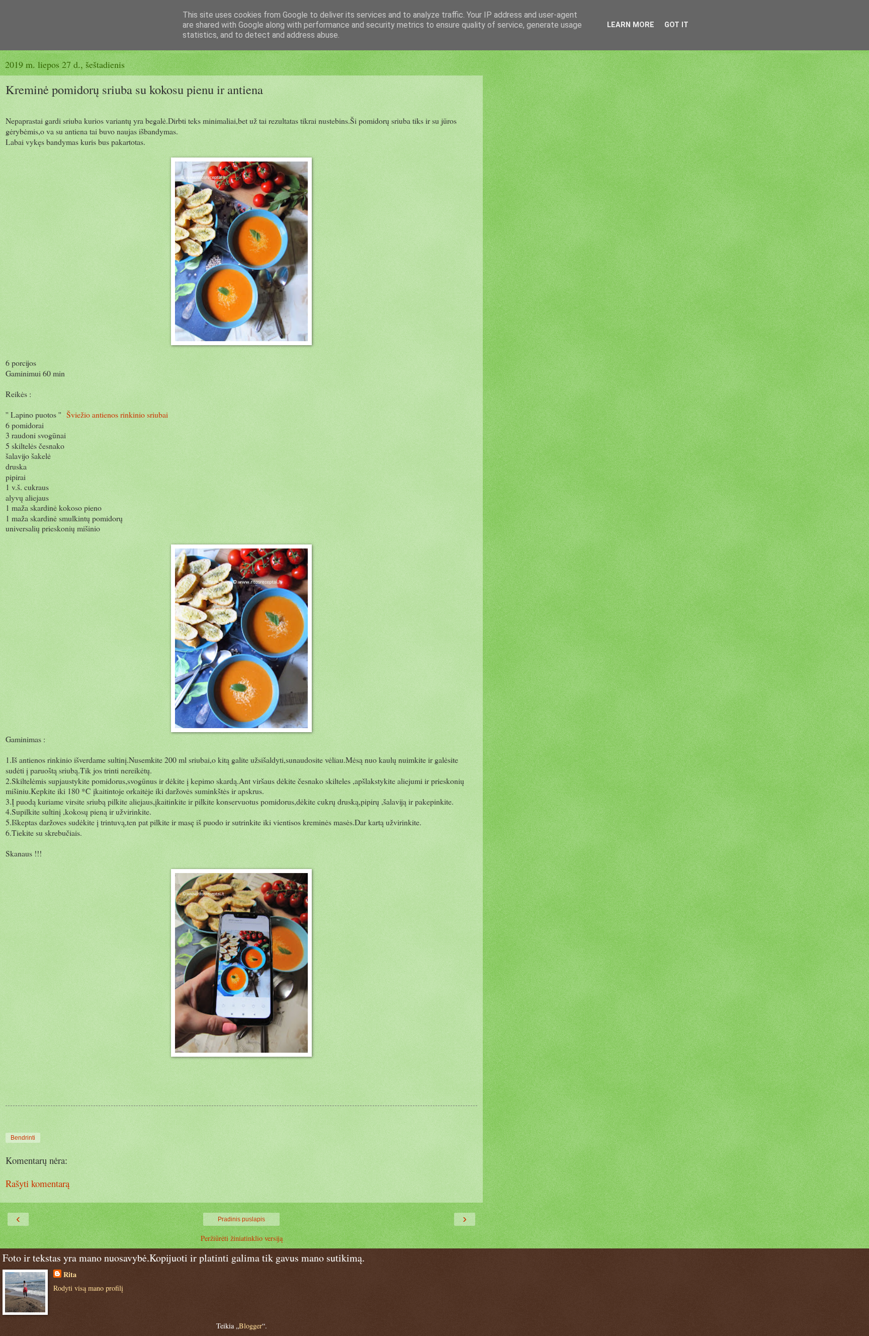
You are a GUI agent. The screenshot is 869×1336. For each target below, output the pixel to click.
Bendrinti (23, 1137)
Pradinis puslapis (241, 1219)
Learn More (630, 25)
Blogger (250, 1325)
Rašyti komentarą (37, 1183)
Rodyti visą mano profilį (88, 1288)
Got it (676, 25)
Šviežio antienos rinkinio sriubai (117, 414)
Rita (69, 1275)
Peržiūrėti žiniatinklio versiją (242, 1238)
